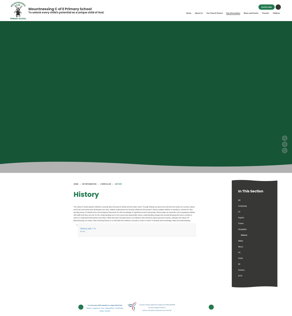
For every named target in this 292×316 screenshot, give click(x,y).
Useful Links (266, 7)
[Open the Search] (278, 7)
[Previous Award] (80, 307)
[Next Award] (211, 307)
